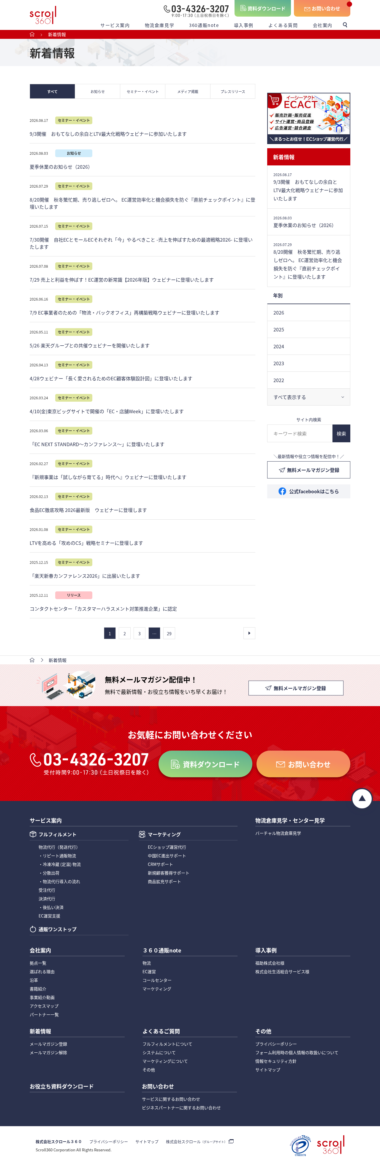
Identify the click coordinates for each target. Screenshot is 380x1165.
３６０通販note (161, 950)
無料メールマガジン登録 (313, 469)
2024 (278, 346)
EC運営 (149, 971)
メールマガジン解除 (48, 1052)
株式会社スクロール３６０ (59, 1141)
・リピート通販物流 (57, 855)
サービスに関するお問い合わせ (171, 1099)
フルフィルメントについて (167, 1044)
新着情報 (283, 157)
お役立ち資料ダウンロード (62, 1086)
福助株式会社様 (269, 963)
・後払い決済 (51, 907)
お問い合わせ (326, 8)
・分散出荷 (49, 873)
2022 (278, 380)
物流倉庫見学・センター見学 (290, 821)
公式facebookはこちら (314, 491)
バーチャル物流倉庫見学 (278, 833)
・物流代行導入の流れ (59, 881)
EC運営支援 (49, 916)
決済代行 (47, 898)
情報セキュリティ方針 (276, 1061)
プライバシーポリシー (276, 1044)
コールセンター (157, 980)
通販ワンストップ (58, 930)
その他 (148, 1070)
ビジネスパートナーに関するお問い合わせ (181, 1107)
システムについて (159, 1052)
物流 (146, 963)
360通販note (204, 25)
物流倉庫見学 (160, 25)
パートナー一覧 (44, 1014)
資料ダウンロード (267, 8)
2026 (278, 312)
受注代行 (47, 890)
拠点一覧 (38, 963)
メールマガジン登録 (48, 1044)
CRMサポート (160, 864)
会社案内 (322, 25)
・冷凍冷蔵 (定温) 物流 (60, 864)
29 (169, 633)
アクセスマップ (44, 1006)
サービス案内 (115, 25)
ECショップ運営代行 (167, 847)
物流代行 (59, 847)
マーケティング (164, 835)
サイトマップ (267, 1070)
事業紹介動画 (42, 997)
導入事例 (244, 25)
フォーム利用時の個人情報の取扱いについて (296, 1052)
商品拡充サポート (164, 881)
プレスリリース (233, 91)
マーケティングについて (165, 1061)
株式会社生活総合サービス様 (282, 971)
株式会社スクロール (196, 1141)
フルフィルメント (58, 835)
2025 (278, 329)
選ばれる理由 (42, 971)
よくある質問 (283, 25)
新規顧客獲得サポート (168, 873)
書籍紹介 (38, 989)
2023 (278, 363)
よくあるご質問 (161, 1031)
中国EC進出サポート (167, 855)
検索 (341, 433)
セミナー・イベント (143, 91)
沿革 (34, 980)
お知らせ (98, 91)
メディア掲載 (187, 91)
